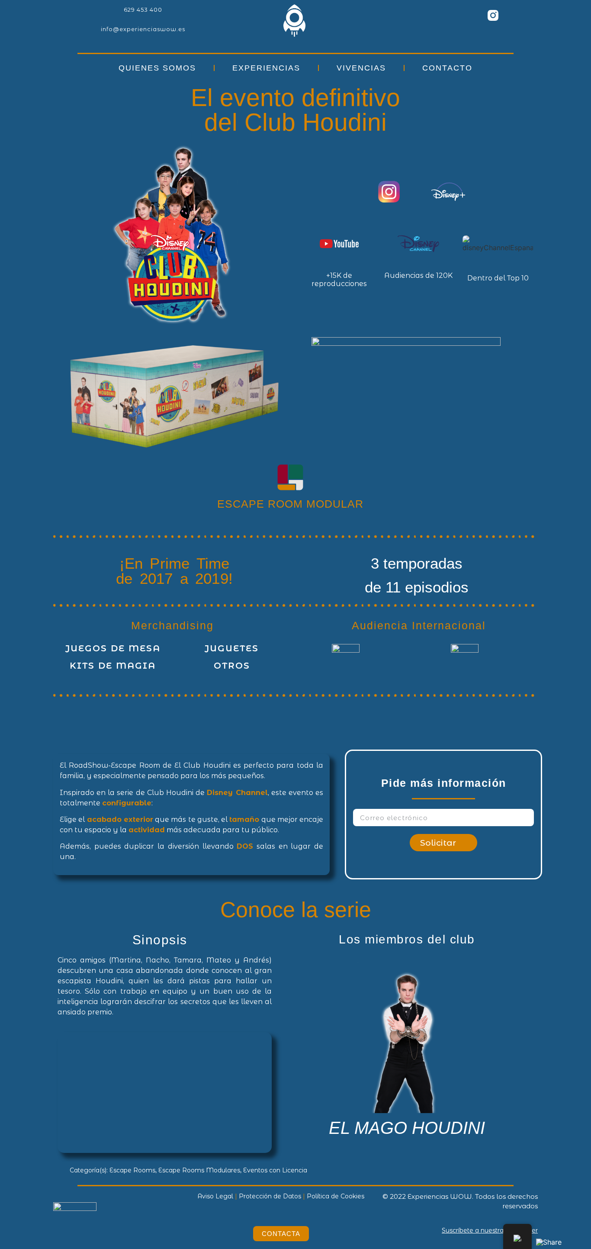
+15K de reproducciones (339, 279)
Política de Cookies (335, 1196)
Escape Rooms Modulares (199, 1170)
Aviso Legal (215, 1196)
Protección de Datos (270, 1196)
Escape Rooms (132, 1170)
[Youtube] (517, 15)
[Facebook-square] (469, 15)
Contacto (447, 68)
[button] (289, 1050)
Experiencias (266, 68)
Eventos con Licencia (275, 1170)
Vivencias (361, 68)
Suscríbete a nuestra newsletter (490, 1230)
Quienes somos (157, 68)
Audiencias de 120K (418, 275)
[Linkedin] (445, 15)
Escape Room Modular (290, 504)
